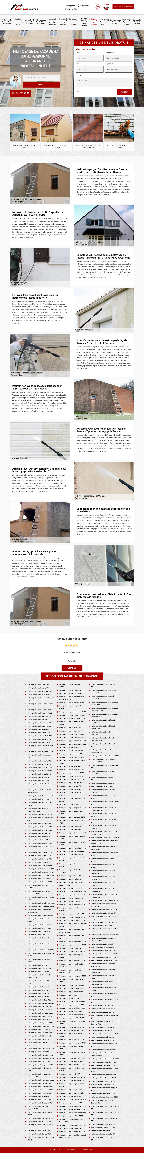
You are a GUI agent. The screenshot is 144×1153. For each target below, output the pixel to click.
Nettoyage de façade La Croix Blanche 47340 (40, 982)
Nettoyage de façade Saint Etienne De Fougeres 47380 (103, 721)
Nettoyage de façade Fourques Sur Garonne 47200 (39, 1075)
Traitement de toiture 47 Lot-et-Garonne (7, 22)
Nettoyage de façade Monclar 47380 (71, 901)
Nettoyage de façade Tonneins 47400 (103, 1062)
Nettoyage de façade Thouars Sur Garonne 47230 (102, 1054)
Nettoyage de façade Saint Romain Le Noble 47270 (103, 905)
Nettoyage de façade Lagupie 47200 (71, 737)
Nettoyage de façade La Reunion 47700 (72, 1100)
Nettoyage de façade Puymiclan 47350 (72, 1077)
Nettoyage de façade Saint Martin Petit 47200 (104, 821)
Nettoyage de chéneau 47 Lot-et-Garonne (63, 22)
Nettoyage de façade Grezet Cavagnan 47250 (40, 1126)
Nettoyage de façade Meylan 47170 (71, 876)
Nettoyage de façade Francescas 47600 (40, 1080)
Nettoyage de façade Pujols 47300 (70, 1074)
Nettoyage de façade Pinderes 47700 (71, 1030)
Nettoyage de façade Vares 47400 (102, 1084)
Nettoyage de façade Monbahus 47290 (72, 892)
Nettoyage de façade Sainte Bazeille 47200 (103, 685)
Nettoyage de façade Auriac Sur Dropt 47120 (40, 747)
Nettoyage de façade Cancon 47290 (39, 865)
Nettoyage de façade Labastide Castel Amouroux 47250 (71, 698)
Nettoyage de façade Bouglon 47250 (39, 814)
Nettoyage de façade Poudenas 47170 (72, 1058)
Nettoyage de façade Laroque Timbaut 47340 (72, 762)
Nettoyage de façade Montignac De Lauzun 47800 (71, 965)
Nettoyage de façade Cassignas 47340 (40, 872)
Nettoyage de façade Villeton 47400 (103, 1127)
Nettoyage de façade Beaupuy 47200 (40, 771)
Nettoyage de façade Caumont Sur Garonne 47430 (39, 920)
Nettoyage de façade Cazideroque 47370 (41, 931)
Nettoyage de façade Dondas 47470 (39, 1006)
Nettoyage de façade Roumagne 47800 (72, 1113)
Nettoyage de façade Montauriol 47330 (72, 945)
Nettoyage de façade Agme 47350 (39, 688)
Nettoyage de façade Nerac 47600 (70, 995)
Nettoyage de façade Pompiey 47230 (71, 1040)
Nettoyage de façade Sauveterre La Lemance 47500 (102, 983)
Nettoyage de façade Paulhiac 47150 (71, 1018)
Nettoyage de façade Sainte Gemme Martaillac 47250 (103, 751)
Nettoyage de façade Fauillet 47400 (39, 1052)
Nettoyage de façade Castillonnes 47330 (41, 903)
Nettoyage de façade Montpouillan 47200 (71, 981)
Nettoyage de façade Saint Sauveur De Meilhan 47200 (104, 918)
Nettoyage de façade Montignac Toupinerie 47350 (70, 971)
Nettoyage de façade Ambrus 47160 (39, 713)
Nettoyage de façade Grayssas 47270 (40, 1121)
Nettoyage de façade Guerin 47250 (39, 1131)
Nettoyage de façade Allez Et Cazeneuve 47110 (40, 705)
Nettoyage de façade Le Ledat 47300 (71, 789)
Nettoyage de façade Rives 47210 (70, 1103)
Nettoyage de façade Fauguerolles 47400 (41, 1048)
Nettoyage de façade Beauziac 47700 (39, 777)
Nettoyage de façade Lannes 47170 (71, 747)
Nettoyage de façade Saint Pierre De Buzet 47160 (103, 872)
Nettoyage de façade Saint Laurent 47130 (102, 778)
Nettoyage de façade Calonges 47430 (40, 859)
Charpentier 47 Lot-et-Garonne (137, 22)
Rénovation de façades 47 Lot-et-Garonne (30, 22)
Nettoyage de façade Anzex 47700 (39, 726)
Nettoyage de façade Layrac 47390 (71, 786)
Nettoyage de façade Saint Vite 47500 (103, 944)
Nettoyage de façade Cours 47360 (39, 972)
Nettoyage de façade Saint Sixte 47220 (104, 926)
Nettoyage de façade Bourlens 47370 (40, 824)
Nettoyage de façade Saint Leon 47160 (104, 786)
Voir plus (72, 668)
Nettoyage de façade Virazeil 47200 (103, 1131)
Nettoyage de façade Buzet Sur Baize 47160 (39, 848)
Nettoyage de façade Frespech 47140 (40, 1090)
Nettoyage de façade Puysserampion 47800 (71, 1085)
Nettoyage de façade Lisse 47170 (70, 804)
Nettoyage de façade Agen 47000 (38, 685)
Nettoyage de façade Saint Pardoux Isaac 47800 (104, 854)
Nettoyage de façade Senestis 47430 (103, 1012)
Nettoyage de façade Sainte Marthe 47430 (103, 797)
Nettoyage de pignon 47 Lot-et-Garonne (126, 22)
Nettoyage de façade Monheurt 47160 (72, 917)
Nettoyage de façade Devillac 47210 (39, 1000)
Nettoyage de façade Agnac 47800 (39, 691)
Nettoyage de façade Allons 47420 (39, 710)
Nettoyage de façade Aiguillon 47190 (39, 694)
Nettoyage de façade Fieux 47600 (38, 1062)
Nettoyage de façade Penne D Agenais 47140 (72, 1022)
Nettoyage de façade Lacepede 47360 (72, 715)
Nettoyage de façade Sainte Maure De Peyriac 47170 (103, 827)
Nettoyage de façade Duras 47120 (39, 1020)
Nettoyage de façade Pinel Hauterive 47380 (71, 1035)
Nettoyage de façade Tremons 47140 (103, 1078)
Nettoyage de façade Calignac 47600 (39, 856)
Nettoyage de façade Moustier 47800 (71, 992)
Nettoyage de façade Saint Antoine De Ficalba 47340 (72, 1120)
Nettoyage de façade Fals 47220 (38, 1039)
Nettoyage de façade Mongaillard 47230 (72, 914)
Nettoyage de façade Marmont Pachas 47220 (72, 837)
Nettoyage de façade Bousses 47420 (39, 833)
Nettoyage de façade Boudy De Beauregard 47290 (37, 810)
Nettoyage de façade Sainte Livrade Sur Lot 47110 (104, 791)
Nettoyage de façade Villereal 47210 (103, 1124)
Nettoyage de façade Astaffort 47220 (40, 736)
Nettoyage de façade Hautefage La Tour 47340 (40, 1139)
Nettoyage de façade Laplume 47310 (71, 757)
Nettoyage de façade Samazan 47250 (103, 951)
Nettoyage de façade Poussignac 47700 (72, 1061)
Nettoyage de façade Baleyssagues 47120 (39, 756)
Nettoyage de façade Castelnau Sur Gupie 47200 (41, 898)
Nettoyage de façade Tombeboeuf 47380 (105, 1059)
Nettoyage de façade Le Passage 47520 (72, 1015)
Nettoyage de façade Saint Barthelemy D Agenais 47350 (72, 1136)
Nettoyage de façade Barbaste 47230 (40, 761)
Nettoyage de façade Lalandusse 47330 (72, 741)
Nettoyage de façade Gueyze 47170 (39, 1134)
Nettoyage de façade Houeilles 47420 (71, 690)
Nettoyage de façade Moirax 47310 (71, 888)
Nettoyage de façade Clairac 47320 (39, 935)
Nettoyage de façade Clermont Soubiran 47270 (40, 945)
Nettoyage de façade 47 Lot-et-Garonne (93, 22)
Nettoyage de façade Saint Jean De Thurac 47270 (102, 772)
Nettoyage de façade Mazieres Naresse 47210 (72, 865)
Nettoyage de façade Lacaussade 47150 (72, 712)
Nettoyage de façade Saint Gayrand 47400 (103, 745)
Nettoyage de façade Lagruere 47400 (71, 734)
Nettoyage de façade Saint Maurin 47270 (105, 837)
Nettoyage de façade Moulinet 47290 (71, 988)
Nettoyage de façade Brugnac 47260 (39, 843)
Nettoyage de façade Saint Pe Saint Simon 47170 (102, 866)
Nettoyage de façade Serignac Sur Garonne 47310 (102, 1023)
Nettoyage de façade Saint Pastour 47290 (102, 860)
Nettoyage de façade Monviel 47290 (71, 985)
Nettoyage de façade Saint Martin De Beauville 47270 (103, 809)
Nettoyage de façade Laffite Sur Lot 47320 (71, 723)
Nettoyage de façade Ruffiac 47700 (71, 1116)
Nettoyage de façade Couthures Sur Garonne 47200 (39, 976)
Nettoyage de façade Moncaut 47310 (71, 898)
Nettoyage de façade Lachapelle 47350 (72, 718)
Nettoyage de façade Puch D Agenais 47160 (71, 1069)
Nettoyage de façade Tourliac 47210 (103, 1065)
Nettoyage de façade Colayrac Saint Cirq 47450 (40, 954)
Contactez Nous (20, 93)
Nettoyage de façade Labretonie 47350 (72, 703)
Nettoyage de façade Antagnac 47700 (40, 720)
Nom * (78, 53)
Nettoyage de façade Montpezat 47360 (72, 976)
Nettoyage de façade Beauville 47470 (40, 774)
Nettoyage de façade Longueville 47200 (72, 808)
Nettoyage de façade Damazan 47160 (40, 993)
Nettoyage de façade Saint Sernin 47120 (104, 922)
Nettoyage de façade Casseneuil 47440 (40, 869)
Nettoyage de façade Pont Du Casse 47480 (71, 1048)
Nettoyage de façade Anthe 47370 (39, 723)
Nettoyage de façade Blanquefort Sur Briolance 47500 (39, 791)
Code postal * (109, 53)
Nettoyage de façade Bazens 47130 (39, 764)
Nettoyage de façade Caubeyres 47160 (40, 906)
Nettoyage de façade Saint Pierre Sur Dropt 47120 (103, 890)
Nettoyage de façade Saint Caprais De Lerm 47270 (103, 691)
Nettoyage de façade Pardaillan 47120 (72, 1008)
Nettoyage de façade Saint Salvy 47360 (104, 910)
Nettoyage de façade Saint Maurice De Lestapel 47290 (104, 833)
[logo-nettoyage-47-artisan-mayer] (25, 7)
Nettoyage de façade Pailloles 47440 (71, 1005)
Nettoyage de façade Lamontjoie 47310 (72, 744)
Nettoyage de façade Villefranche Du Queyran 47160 (103, 1102)
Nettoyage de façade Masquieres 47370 (72, 848)
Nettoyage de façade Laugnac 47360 (71, 770)
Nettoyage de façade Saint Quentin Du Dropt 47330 (104, 896)
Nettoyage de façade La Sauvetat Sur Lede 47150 (103, 977)
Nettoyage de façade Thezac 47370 (103, 1050)
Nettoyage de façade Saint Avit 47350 (72, 1132)
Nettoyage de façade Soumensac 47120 (104, 1034)
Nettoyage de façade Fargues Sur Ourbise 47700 (41, 1044)
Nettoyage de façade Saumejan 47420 (104, 954)
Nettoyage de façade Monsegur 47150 (72, 920)
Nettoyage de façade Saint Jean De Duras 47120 (104, 766)
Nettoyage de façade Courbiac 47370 (40, 968)
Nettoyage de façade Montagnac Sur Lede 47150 (71, 937)
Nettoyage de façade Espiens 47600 (39, 1033)
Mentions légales (88, 1150)
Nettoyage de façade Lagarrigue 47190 (72, 731)
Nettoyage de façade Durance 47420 (39, 1016)
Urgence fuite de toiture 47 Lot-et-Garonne (84, 22)
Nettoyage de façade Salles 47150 (102, 947)
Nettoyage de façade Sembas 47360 (103, 1009)
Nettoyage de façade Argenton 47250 (40, 729)
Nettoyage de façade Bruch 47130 (39, 840)
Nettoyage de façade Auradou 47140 (40, 742)
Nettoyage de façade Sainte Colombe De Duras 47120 (104, 703)
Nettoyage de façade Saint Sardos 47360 (104, 913)
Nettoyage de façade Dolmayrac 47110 (40, 1003)
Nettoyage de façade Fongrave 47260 (40, 1065)
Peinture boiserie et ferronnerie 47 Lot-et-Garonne (18, 22)
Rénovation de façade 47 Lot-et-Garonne (41, 22)
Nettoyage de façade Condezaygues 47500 (39, 960)
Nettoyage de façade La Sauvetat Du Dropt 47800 (103, 971)
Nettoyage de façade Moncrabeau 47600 (73, 905)
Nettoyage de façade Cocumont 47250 (40, 950)
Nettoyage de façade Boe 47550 (38, 799)
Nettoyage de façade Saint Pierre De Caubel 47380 (103, 878)
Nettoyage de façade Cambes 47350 (39, 862)
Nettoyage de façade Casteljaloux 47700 (41, 879)
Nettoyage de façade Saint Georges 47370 (102, 1139)
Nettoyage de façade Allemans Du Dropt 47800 (40, 699)
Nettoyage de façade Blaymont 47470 (40, 796)
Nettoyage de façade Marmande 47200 (72, 833)
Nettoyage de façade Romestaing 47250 (72, 1106)
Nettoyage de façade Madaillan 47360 (72, 826)
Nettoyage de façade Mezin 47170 (70, 879)
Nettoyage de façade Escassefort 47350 (40, 1026)
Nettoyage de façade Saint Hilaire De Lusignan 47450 (103, 760)
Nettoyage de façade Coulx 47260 (38, 965)
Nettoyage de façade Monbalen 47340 (72, 895)
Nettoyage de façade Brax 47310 (38, 837)
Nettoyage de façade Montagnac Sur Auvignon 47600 (71, 931)
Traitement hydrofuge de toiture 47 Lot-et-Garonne (52, 22)
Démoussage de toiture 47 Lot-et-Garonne (115, 22)
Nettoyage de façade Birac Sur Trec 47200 (39, 785)
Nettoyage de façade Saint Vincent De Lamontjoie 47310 (103, 939)
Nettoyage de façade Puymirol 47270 (71, 1080)
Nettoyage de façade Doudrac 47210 (39, 1010)
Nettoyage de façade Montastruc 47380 (72, 942)
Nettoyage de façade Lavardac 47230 (71, 779)
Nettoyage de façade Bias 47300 (38, 781)
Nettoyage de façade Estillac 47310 (39, 1036)
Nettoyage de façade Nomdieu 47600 (72, 1002)
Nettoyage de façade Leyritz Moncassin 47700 (72, 800)
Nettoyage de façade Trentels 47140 (103, 1081)
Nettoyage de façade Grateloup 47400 (40, 1118)
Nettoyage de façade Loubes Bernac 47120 (71, 812)
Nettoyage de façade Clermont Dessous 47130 (40, 939)
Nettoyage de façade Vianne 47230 (103, 1094)
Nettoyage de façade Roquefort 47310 (72, 1109)
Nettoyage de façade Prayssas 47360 (71, 1065)
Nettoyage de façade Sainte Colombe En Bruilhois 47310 (104, 715)
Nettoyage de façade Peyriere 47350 (71, 1027)
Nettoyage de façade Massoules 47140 (72, 855)
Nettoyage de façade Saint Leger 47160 (104, 783)
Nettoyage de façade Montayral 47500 (72, 951)
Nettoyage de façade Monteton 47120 (72, 961)
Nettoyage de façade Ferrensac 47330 (40, 1055)
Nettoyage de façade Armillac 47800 (39, 733)
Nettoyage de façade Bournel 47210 (39, 827)
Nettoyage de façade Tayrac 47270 (102, 1040)
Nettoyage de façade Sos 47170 (101, 1031)
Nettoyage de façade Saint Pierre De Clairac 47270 (103, 884)
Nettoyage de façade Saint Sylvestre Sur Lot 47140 (104, 930)
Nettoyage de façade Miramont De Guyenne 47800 (70, 884)
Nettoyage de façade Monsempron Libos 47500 (73, 925)
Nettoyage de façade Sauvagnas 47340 (104, 960)
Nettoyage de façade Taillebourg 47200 (104, 1037)
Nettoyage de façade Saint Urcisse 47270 (105, 935)
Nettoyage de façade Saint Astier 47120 (72, 1125)
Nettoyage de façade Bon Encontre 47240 (39, 804)
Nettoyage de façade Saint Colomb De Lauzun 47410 (103, 697)
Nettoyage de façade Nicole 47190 (70, 998)
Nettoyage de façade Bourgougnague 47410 (40, 819)
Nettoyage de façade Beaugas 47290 (39, 767)
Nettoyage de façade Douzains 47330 (40, 1013)
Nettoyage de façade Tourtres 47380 (103, 1075)
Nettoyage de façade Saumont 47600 (103, 957)
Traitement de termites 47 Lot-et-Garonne (73, 22)
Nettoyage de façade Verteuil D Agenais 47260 (104, 1089)
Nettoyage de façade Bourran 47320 (39, 830)
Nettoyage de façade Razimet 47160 (71, 1093)
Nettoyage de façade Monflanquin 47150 (70, 909)
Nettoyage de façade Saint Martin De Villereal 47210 (103, 815)
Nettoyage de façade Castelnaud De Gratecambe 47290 (39, 892)
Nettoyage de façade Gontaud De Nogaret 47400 (38, 1108)
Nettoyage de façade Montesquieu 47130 (71, 956)
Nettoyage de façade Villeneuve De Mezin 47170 (105, 1113)
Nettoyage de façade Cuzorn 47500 (39, 990)
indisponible (71, 6)
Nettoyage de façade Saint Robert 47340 (104, 900)
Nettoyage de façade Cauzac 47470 (39, 925)
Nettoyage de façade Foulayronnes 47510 (39, 1069)
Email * (78, 64)
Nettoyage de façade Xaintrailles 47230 (104, 1134)
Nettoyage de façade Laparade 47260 (71, 751)
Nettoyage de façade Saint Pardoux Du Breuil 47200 (104, 848)
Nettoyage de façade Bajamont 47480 (40, 752)
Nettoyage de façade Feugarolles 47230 (40, 1058)
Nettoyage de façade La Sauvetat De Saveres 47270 (103, 965)
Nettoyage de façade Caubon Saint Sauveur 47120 (39, 911)
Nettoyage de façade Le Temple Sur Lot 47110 (104, 1045)
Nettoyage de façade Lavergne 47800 (71, 783)
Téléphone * (109, 64)
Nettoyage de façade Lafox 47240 (70, 728)
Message (79, 75)
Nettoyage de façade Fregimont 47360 (40, 1087)
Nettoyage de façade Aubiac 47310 (39, 739)
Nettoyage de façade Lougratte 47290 (72, 817)
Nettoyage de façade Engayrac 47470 (40, 1023)
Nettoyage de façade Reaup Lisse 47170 (72, 1096)
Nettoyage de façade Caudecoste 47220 (40, 916)
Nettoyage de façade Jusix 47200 (70, 693)
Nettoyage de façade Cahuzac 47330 (39, 852)
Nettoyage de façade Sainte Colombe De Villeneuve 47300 (104, 709)
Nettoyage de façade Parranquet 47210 (72, 1011)
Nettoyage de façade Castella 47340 (39, 882)
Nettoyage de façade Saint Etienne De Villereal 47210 (103, 727)
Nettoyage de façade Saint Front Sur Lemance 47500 (103, 739)
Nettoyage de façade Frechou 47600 (39, 1083)
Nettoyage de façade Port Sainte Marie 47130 (72, 1053)
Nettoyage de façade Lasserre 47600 (71, 766)
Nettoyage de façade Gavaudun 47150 (40, 1103)
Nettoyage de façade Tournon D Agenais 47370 (104, 1070)
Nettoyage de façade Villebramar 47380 (104, 1097)
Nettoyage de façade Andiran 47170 (39, 716)
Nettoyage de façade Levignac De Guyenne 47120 (70, 794)
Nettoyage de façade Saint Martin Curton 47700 (105, 803)
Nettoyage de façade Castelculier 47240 (40, 875)
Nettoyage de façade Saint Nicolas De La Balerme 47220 (104, 842)
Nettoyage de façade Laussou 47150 (71, 773)
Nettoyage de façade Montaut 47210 (71, 948)
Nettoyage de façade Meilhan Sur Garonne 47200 (70, 871)
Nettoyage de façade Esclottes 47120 (40, 1029)
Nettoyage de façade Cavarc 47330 (39, 928)
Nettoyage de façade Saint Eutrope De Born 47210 (103, 733)
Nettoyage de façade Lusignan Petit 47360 (71, 822)
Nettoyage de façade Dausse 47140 (39, 997)
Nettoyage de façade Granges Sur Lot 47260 (39, 1113)
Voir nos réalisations (123, 7)
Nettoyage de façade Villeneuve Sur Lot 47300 (104, 1119)
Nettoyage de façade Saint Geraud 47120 (105, 756)
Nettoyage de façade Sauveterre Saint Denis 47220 (103, 989)
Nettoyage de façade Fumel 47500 (39, 1093)
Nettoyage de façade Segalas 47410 (103, 1005)
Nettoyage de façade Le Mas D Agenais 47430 (72, 843)
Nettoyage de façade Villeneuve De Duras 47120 (105, 1108)
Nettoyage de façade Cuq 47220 (38, 987)
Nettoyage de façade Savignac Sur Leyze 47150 (104, 1001)
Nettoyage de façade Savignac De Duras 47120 (104, 995)
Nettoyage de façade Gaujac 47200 (39, 1100)
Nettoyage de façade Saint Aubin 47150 (72, 1128)
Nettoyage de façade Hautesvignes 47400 (70, 685)
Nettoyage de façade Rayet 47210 (70, 1090)
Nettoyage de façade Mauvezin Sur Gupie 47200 (73, 859)
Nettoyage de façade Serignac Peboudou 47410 (104, 1017)
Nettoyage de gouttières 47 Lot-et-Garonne (104, 22)
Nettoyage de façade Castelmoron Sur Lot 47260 (40, 886)
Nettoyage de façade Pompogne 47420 (72, 1043)
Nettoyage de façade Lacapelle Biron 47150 (71, 707)
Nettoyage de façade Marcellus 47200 (72, 830)
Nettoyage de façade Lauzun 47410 (71, 776)
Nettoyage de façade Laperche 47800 (71, 754)
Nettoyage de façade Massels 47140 (71, 851)
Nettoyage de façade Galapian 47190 (39, 1096)
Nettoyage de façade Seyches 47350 (103, 1027)
